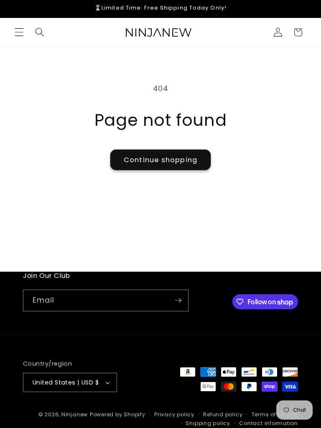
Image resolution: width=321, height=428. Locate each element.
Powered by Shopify (117, 414)
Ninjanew (74, 414)
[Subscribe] (178, 300)
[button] (19, 32)
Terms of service (275, 414)
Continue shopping (160, 160)
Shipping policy (208, 423)
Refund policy (222, 414)
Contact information (268, 423)
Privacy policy (174, 414)
